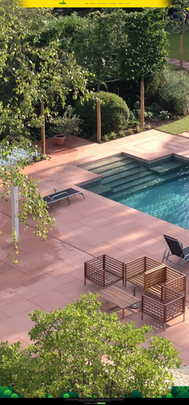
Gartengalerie (112, 3)
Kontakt (128, 3)
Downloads (121, 3)
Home (87, 3)
